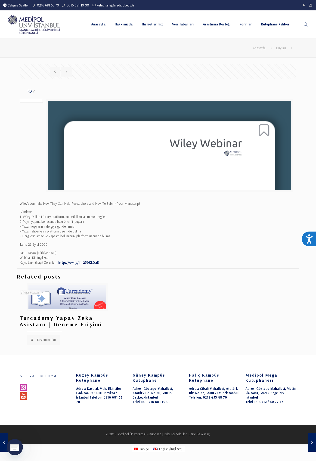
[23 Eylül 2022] (312, 442)
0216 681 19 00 (78, 5)
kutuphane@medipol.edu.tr (115, 5)
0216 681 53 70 (48, 5)
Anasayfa (259, 48)
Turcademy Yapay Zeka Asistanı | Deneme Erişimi (61, 321)
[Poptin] (15, 447)
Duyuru (281, 48)
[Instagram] (310, 5)
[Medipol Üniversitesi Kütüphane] (34, 24)
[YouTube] (304, 5)
